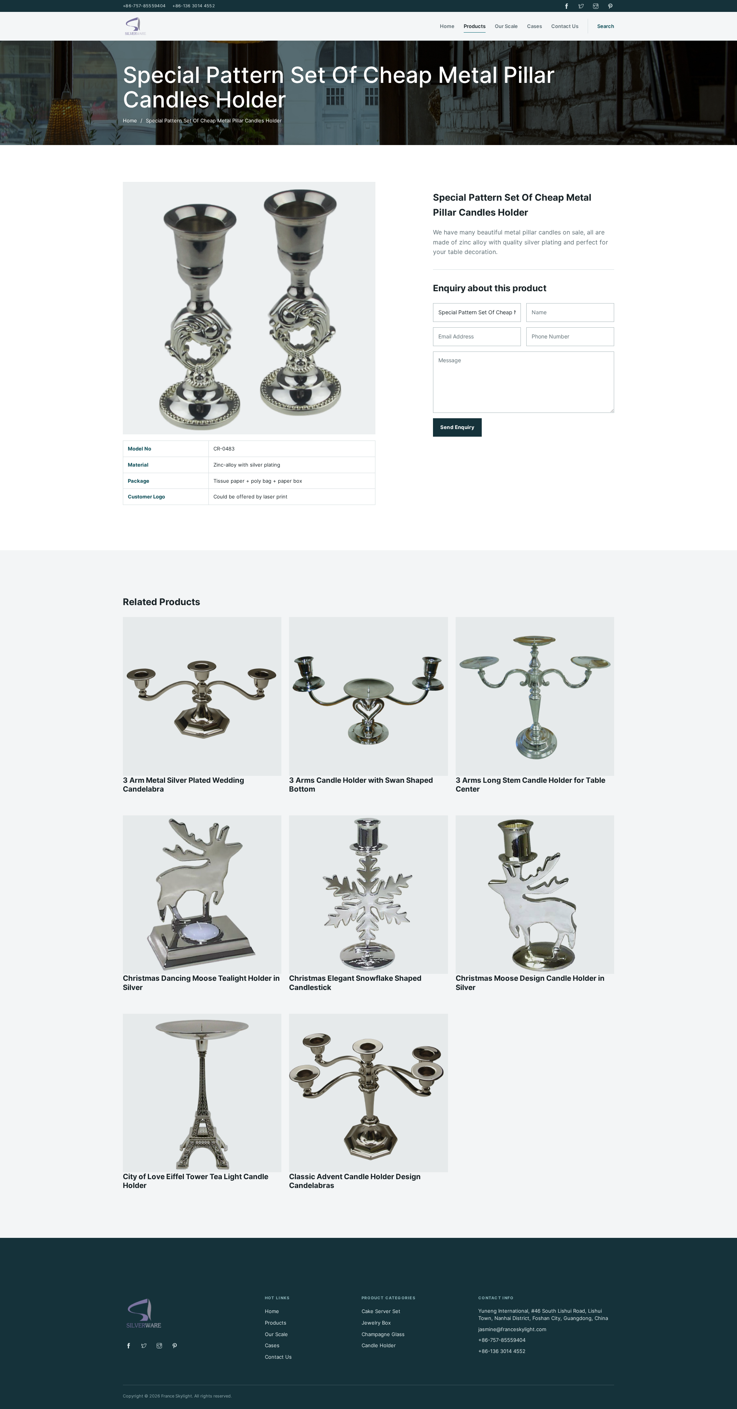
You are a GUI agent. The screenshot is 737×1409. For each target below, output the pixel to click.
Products (475, 26)
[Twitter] (581, 6)
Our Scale (506, 26)
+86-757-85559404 (144, 5)
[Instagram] (596, 6)
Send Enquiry (457, 427)
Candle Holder (379, 1345)
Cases (534, 26)
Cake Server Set (381, 1311)
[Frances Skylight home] (165, 26)
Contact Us (564, 26)
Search (605, 26)
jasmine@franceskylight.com (512, 1329)
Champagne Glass (383, 1334)
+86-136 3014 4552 (193, 5)
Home (447, 26)
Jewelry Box (376, 1323)
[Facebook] (566, 6)
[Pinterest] (610, 6)
